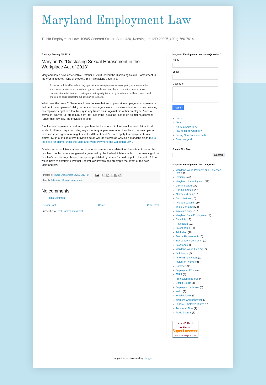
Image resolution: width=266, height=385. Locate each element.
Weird (179, 291)
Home (101, 205)
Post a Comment (56, 197)
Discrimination (184, 185)
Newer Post (49, 205)
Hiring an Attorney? (186, 126)
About (179, 122)
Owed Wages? (184, 139)
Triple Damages (185, 206)
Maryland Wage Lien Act (189, 249)
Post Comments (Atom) (70, 211)
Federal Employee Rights (190, 304)
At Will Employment (186, 257)
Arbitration (56, 180)
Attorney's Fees (184, 194)
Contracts (181, 266)
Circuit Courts (183, 282)
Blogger (148, 358)
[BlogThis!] (108, 175)
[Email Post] (97, 175)
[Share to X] (112, 175)
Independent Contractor (189, 240)
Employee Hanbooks (187, 287)
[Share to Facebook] (116, 175)
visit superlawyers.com (185, 335)
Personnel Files (184, 308)
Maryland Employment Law (116, 20)
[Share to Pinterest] (120, 175)
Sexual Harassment (72, 180)
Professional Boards (187, 278)
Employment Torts (186, 270)
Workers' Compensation (189, 299)
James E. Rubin (185, 323)
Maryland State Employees (191, 215)
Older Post (153, 205)
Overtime (181, 177)
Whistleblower (184, 295)
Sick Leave (182, 253)
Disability (181, 219)
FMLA (179, 274)
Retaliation (182, 223)
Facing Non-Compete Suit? (191, 135)
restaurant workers (186, 261)
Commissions (183, 198)
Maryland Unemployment (190, 181)
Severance (182, 245)
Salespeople (183, 228)
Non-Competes (184, 190)
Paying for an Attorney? (189, 130)
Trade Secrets (183, 312)
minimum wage (184, 211)
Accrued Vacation (185, 202)
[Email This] (104, 175)
